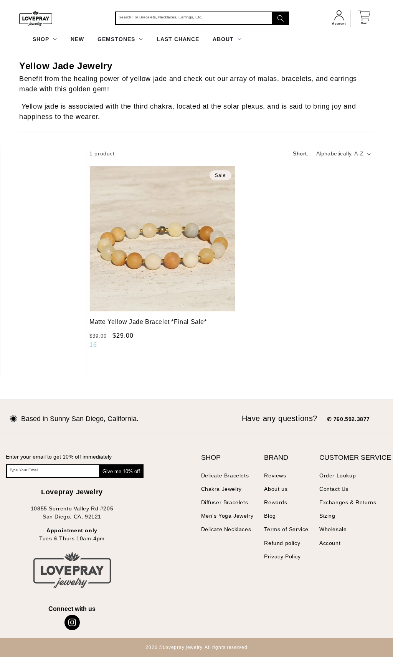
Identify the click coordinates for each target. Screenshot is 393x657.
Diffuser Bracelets (224, 502)
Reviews (275, 475)
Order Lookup (337, 475)
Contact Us (333, 489)
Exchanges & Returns (347, 502)
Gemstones (117, 39)
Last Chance (178, 39)
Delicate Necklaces (226, 529)
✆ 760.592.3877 (348, 419)
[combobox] (202, 18)
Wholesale (333, 529)
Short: (300, 153)
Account (329, 543)
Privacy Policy (282, 556)
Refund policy (282, 543)
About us (275, 489)
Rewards (275, 502)
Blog (270, 516)
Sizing (327, 516)
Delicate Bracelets (225, 475)
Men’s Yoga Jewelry (227, 516)
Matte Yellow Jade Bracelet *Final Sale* (147, 322)
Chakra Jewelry (221, 489)
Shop (42, 39)
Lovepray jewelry (182, 647)
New (77, 39)
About (224, 39)
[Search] (280, 18)
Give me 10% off (121, 471)
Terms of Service (286, 529)
